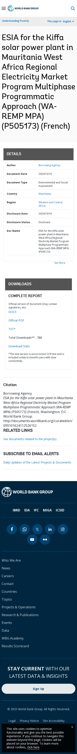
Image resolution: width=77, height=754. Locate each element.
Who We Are (11, 560)
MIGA (47, 510)
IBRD (16, 510)
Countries (9, 591)
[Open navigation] (4, 8)
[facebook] (12, 529)
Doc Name (13, 231)
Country (12, 193)
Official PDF (16, 320)
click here (33, 747)
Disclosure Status (18, 222)
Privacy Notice (29, 721)
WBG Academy (13, 638)
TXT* (11, 329)
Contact (8, 583)
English (67, 21)
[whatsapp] (25, 529)
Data (5, 630)
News (6, 568)
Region (11, 202)
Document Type (17, 182)
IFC (36, 510)
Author (11, 165)
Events (7, 622)
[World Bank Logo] (23, 8)
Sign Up (38, 689)
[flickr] (45, 539)
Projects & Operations (19, 607)
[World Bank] (38, 492)
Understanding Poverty (15, 21)
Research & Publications (20, 615)
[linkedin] (50, 529)
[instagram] (63, 529)
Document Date (17, 174)
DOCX (12, 312)
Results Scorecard (15, 646)
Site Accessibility (53, 721)
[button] (72, 8)
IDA (27, 510)
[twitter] (37, 529)
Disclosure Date (17, 213)
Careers (8, 576)
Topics (7, 599)
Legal (12, 721)
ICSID (60, 510)
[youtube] (32, 539)
